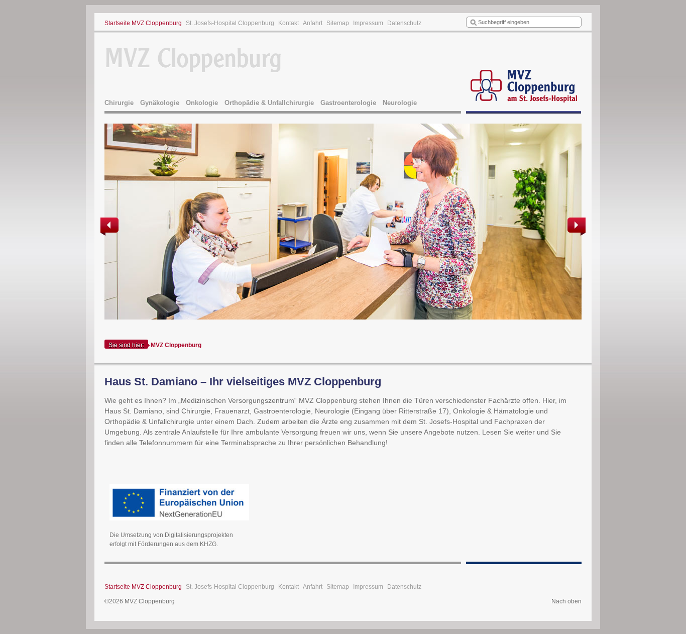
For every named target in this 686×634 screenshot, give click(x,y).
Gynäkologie (159, 103)
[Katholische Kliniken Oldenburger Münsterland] (524, 73)
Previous (110, 227)
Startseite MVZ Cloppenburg (143, 23)
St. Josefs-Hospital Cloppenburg (230, 23)
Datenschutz (404, 23)
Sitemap (337, 23)
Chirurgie (119, 103)
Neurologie (400, 103)
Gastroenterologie (348, 103)
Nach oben (566, 601)
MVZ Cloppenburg (176, 345)
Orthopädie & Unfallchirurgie (269, 103)
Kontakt (288, 23)
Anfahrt (312, 23)
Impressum (368, 23)
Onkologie (202, 103)
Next (575, 227)
